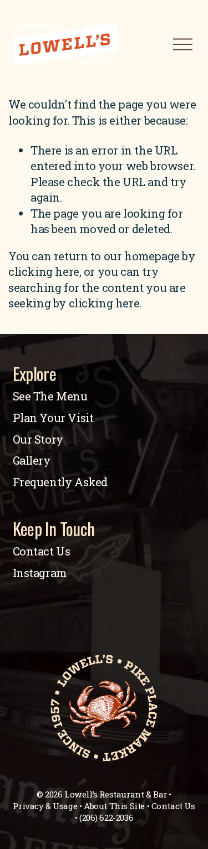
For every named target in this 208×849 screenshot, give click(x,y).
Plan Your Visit (53, 417)
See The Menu (50, 396)
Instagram (40, 572)
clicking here (43, 271)
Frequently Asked (60, 482)
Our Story (38, 439)
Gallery (31, 460)
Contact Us (41, 551)
